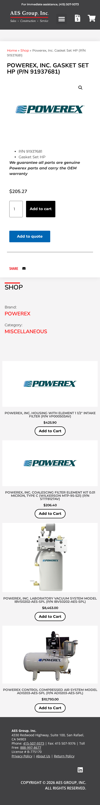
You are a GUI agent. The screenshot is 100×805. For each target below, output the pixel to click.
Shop (24, 50)
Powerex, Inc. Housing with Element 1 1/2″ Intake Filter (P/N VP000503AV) (50, 414)
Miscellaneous (26, 331)
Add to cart (41, 209)
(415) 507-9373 (69, 4)
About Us (43, 756)
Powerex (17, 313)
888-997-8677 (30, 747)
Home (12, 50)
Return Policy (64, 756)
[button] (61, 19)
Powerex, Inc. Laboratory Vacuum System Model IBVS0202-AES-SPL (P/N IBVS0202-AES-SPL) (50, 600)
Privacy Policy (22, 756)
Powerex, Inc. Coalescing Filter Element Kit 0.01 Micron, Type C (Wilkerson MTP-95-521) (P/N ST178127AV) (50, 495)
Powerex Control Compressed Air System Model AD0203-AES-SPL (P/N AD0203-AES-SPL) (50, 691)
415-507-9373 (33, 743)
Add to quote (30, 236)
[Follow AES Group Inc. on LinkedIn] (80, 769)
